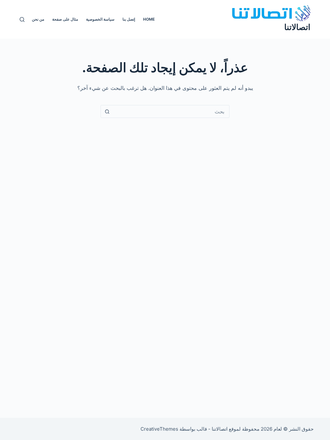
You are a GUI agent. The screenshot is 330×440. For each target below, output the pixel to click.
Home (149, 19)
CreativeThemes (159, 429)
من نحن (38, 19)
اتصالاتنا (297, 27)
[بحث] (22, 19)
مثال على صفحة (65, 19)
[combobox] (171, 111)
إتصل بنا (128, 19)
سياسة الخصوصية (100, 19)
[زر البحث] (107, 111)
